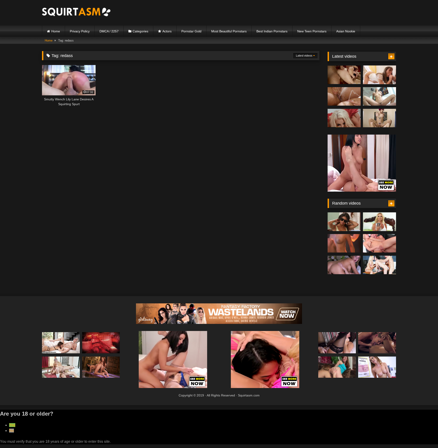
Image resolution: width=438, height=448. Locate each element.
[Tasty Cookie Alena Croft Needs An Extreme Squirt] (337, 367)
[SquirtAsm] (76, 13)
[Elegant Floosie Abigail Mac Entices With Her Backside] (379, 221)
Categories (140, 31)
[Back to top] (424, 434)
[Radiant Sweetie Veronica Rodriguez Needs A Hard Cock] (101, 367)
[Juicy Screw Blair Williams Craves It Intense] (344, 265)
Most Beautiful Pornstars (229, 31)
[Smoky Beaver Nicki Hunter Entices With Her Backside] (344, 74)
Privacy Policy (80, 31)
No (11, 430)
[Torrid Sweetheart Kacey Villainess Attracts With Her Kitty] (344, 243)
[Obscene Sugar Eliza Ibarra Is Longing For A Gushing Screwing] (379, 96)
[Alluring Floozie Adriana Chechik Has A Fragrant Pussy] (377, 342)
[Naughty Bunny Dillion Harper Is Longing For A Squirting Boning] (377, 367)
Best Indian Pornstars (271, 31)
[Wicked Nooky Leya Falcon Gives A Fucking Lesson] (61, 367)
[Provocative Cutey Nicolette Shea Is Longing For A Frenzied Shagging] (344, 118)
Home (55, 31)
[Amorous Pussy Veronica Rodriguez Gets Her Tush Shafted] (344, 221)
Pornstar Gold (191, 31)
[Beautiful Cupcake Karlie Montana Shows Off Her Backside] (101, 342)
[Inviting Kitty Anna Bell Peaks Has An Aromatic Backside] (379, 118)
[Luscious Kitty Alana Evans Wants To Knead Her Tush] (379, 265)
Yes (12, 425)
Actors (167, 31)
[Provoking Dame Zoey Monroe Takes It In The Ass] (379, 243)
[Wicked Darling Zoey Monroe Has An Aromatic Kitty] (344, 96)
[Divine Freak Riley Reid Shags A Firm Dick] (61, 342)
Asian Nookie (345, 31)
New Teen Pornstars (311, 31)
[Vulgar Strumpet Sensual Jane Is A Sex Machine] (337, 342)
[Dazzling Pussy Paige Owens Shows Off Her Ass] (379, 74)
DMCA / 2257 (109, 31)
